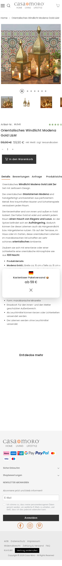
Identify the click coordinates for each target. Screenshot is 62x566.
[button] (55, 124)
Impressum (33, 541)
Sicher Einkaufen (11, 468)
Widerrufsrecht (12, 545)
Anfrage (37, 176)
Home (4, 17)
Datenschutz (18, 541)
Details (6, 176)
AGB (6, 541)
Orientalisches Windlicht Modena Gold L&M (15, 404)
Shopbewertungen (12, 475)
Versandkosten (50, 142)
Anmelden (31, 518)
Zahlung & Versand (33, 545)
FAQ (48, 545)
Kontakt (8, 550)
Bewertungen (21, 176)
